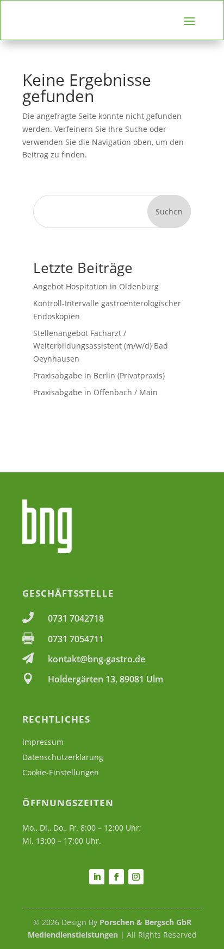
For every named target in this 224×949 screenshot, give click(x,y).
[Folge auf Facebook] (116, 876)
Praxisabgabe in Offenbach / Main (95, 392)
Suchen (169, 211)
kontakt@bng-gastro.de (96, 659)
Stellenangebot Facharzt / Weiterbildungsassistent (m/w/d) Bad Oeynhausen (100, 346)
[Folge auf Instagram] (136, 876)
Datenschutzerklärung (62, 757)
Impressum (43, 742)
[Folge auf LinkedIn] (96, 876)
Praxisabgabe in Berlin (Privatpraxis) (99, 375)
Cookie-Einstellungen (60, 772)
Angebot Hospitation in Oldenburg (96, 286)
